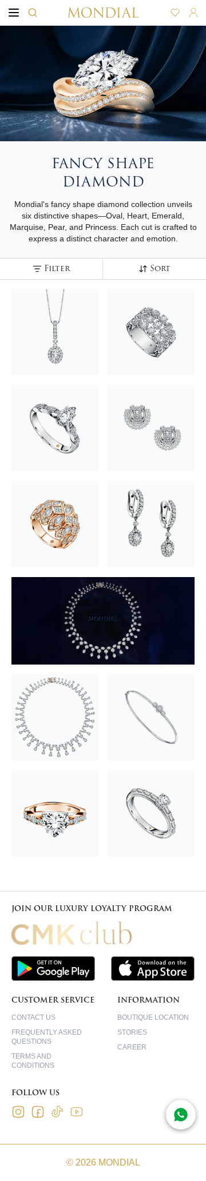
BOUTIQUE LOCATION (153, 1017)
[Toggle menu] (14, 12)
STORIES (132, 1032)
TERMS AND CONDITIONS (32, 1060)
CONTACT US (33, 1017)
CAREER (131, 1047)
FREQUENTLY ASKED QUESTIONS (46, 1036)
